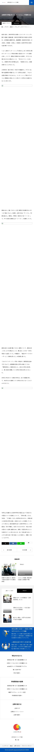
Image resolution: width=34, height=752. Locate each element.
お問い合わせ (17, 745)
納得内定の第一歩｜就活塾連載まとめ (17, 660)
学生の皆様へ (17, 673)
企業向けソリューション (17, 711)
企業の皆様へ (17, 715)
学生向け (6, 564)
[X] (16, 740)
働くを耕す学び (17, 669)
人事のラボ (17, 708)
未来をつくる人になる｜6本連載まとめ (17, 663)
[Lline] (21, 543)
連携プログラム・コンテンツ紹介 (17, 692)
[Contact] (18, 740)
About (11, 745)
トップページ (5, 745)
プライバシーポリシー (27, 745)
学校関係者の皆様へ (17, 695)
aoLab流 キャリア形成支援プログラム (17, 666)
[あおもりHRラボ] (4, 2)
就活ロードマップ (7, 23)
